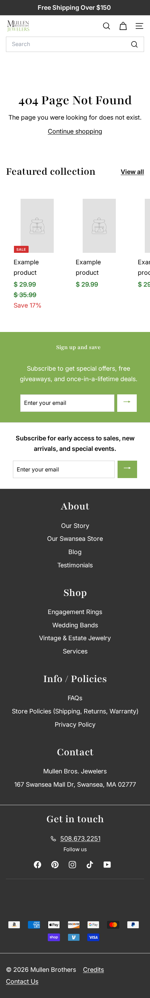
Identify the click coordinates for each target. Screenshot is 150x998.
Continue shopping (75, 131)
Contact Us (22, 981)
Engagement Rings (75, 611)
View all (132, 171)
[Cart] (123, 26)
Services (75, 651)
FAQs (75, 698)
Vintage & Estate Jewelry (75, 638)
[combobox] (75, 44)
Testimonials (75, 565)
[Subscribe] (127, 403)
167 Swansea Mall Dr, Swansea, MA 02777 (75, 784)
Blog (75, 551)
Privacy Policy (75, 724)
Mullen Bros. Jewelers (75, 771)
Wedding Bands (75, 625)
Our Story (75, 525)
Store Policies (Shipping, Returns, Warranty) (75, 711)
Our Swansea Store (75, 538)
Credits (93, 969)
